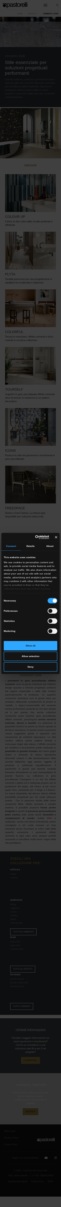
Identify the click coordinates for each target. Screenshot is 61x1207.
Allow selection (30, 656)
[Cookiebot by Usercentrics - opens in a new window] (36, 537)
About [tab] (50, 546)
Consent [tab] (11, 546)
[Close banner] (56, 537)
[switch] (52, 611)
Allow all (30, 645)
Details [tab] (30, 546)
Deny (31, 667)
